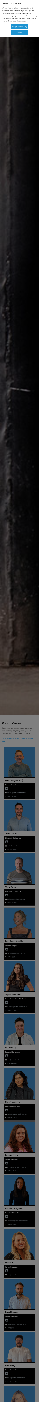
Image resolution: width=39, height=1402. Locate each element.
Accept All (19, 32)
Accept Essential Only (19, 27)
